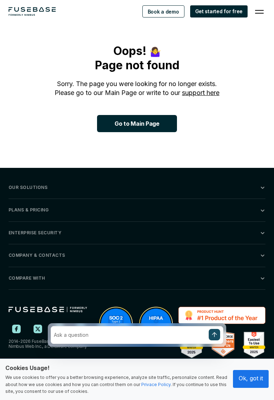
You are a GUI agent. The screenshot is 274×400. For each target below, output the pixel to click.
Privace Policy (156, 384)
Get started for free (219, 11)
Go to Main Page (137, 123)
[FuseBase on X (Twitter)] (38, 329)
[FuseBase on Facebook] (16, 329)
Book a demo (163, 12)
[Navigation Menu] (259, 11)
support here (200, 92)
